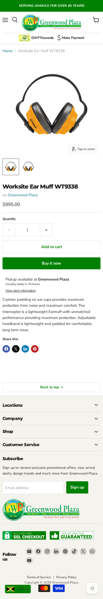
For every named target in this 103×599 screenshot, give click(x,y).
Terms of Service (39, 577)
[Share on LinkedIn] (25, 349)
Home (7, 51)
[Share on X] (16, 349)
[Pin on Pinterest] (34, 349)
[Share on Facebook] (6, 349)
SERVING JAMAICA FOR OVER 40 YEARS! (51, 5)
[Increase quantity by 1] (46, 229)
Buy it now (51, 263)
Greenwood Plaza (23, 195)
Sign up (77, 487)
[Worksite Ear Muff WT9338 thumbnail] (11, 167)
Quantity (9, 219)
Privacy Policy (66, 577)
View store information (21, 291)
